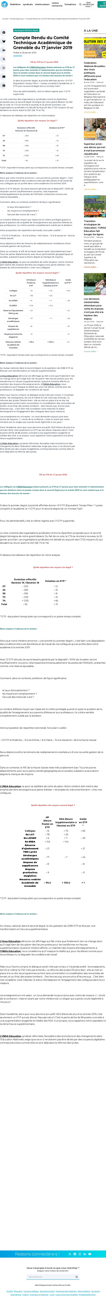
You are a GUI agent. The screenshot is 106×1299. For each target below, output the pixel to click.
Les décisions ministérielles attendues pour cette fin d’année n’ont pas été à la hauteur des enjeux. (94, 309)
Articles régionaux (17, 19)
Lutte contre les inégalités (67, 1295)
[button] (4, 32)
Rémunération (84, 1291)
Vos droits (95, 1291)
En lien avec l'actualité (90, 289)
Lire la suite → (91, 112)
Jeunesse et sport (47, 1291)
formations (70, 4)
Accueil (5, 19)
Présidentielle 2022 (87, 1295)
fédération (15, 4)
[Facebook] (74, 1254)
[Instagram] (79, 1254)
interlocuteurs (42, 4)
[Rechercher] (77, 1277)
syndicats (28, 4)
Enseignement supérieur (66, 1291)
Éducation (18, 1291)
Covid (52, 1295)
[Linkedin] (84, 1254)
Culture (25, 1295)
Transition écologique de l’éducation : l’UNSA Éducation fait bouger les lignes (95, 228)
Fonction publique (31, 1291)
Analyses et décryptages (89, 53)
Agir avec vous (91, 214)
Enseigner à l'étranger (39, 1295)
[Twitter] (69, 1254)
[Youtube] (89, 1254)
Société (9, 1291)
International (15, 1295)
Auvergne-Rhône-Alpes (26, 30)
